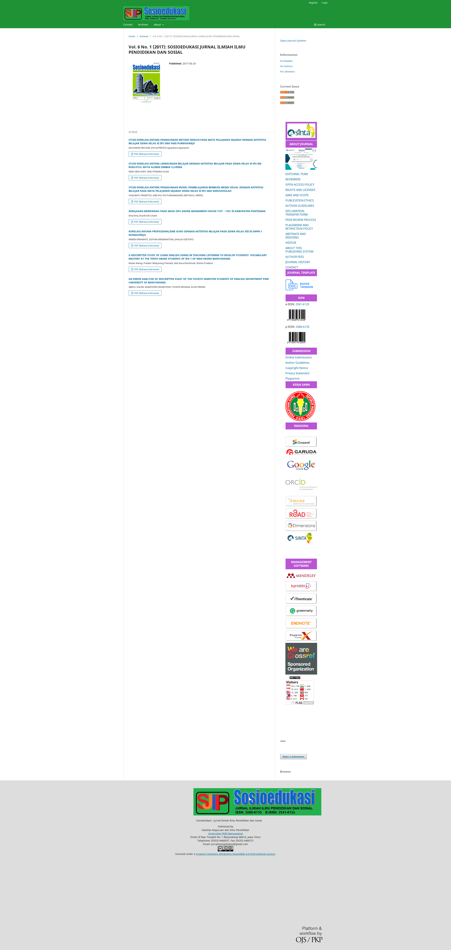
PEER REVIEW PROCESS (300, 220)
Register (313, 2)
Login (325, 2)
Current (127, 24)
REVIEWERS (293, 179)
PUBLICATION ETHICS (299, 200)
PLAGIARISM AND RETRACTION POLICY (299, 227)
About (158, 24)
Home (132, 36)
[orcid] (301, 489)
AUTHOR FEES (294, 257)
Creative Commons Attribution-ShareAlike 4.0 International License (235, 854)
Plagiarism (292, 378)
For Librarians (287, 71)
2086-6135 (302, 327)
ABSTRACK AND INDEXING (295, 235)
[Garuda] (301, 455)
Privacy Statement (297, 373)
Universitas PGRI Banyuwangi (225, 833)
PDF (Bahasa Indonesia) (146, 154)
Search (320, 24)
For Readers (286, 61)
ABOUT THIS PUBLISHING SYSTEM (299, 249)
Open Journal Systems (293, 40)
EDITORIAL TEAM (296, 174)
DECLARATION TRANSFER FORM (296, 212)
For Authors (286, 66)
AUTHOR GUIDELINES (299, 206)
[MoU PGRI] (300, 420)
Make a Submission (293, 756)
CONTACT (291, 267)
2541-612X (302, 304)
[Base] (301, 505)
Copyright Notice (296, 368)
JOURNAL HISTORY (297, 262)
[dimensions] (301, 530)
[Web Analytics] (283, 741)
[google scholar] (301, 472)
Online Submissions (298, 357)
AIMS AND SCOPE (297, 195)
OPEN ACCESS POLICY (299, 185)
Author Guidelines (297, 363)
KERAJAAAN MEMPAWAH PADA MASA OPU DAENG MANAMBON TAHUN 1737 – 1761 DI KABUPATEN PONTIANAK (197, 211)
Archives (143, 24)
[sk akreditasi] (301, 137)
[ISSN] (296, 321)
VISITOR (290, 243)
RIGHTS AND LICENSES (300, 190)
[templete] (299, 289)
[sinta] (300, 542)
